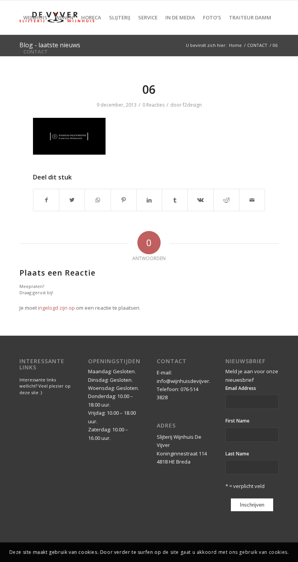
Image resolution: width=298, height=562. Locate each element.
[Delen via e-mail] (252, 200)
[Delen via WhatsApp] (97, 200)
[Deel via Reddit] (226, 200)
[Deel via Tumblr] (174, 200)
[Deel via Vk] (200, 200)
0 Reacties (153, 105)
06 (149, 89)
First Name (237, 420)
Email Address (242, 387)
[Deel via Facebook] (46, 200)
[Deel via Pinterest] (123, 200)
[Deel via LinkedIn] (149, 200)
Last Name (237, 453)
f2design (192, 105)
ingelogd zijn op (56, 307)
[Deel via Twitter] (72, 200)
